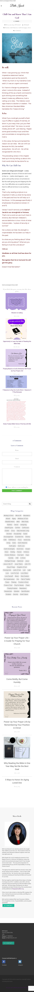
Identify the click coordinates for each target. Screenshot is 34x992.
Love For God (15, 573)
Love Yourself (9, 576)
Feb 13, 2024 (16, 395)
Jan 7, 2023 (16, 316)
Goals (14, 543)
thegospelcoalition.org (18, 888)
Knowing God (7, 570)
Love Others (24, 573)
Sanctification (25, 591)
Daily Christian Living (23, 531)
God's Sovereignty (22, 28)
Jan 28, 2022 (16, 347)
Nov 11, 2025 (17, 374)
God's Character (14, 28)
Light (29, 570)
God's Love (21, 546)
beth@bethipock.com (11, 937)
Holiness (26, 552)
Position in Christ (23, 582)
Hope (27, 555)
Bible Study (25, 521)
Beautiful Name (9, 521)
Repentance (22, 588)
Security (15, 594)
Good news (20, 549)
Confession (25, 527)
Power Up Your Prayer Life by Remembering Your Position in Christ (17, 725)
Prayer (28, 585)
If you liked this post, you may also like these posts (17, 290)
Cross (13, 531)
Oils (18, 579)
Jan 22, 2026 (17, 686)
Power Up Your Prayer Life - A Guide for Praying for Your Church (17, 641)
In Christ (22, 558)
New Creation (25, 576)
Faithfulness (12, 540)
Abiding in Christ (8, 515)
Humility (10, 558)
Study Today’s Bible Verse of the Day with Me (17, 424)
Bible (18, 521)
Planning (13, 582)
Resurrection (8, 591)
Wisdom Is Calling (17, 313)
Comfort (17, 527)
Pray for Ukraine (19, 585)
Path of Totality (25, 579)
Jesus (27, 561)
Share (17, 21)
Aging (14, 518)
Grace (6, 552)
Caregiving (23, 524)
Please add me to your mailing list (18, 487)
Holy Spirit (20, 555)
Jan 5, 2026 (17, 731)
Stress (29, 28)
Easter (25, 534)
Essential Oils (19, 537)
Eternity (27, 537)
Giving (8, 543)
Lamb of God (17, 570)
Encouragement (8, 537)
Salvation (16, 591)
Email (17, 458)
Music (17, 576)
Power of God (8, 585)
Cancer (16, 524)
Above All (18, 515)
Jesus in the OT (8, 564)
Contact (9, 905)
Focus (20, 540)
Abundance (26, 515)
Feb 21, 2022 (16, 427)
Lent (24, 570)
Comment (17, 467)
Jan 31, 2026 (17, 647)
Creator (7, 531)
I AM (16, 558)
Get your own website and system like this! (17, 987)
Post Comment (17, 490)
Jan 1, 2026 (17, 773)
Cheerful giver (9, 527)
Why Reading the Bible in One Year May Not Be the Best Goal (17, 766)
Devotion (7, 28)
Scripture (8, 594)
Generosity (27, 540)
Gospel (28, 549)
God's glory (12, 546)
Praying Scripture (12, 588)
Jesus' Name (19, 564)
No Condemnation (9, 579)
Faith (5, 540)
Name (17, 450)
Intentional (20, 561)
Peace (7, 582)
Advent (8, 518)
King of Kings (11, 567)
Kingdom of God (22, 567)
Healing (12, 552)
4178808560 (9, 936)
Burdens (9, 524)
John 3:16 (27, 564)
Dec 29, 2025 (17, 786)
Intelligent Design (10, 561)
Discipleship (17, 534)
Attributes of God (23, 518)
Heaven (19, 552)
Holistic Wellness (10, 555)
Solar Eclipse (24, 594)
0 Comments (18, 30)
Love (7, 573)
